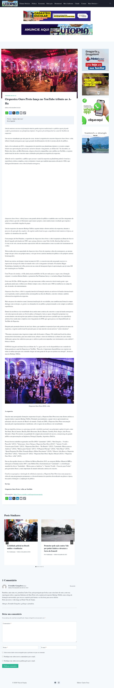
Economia (41, 3)
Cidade (77, 3)
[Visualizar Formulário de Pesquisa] (110, 3)
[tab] (35, 566)
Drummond (58, 3)
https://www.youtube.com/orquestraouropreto (28, 494)
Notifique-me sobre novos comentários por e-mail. (19, 657)
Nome (5, 647)
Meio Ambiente (68, 3)
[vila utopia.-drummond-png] (95, 140)
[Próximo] (71, 542)
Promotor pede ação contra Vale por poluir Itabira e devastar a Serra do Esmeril (56, 548)
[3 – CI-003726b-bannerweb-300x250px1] (95, 84)
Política (34, 3)
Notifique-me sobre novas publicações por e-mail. (19, 661)
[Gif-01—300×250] (95, 60)
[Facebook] (55, 682)
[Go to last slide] (7, 542)
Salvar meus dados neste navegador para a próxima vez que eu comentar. (24, 652)
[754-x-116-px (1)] (57, 20)
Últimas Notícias (24, 3)
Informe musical (10, 95)
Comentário (7, 623)
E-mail (44, 647)
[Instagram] (58, 682)
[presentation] (21, 530)
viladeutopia (12, 552)
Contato (83, 3)
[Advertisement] (39, 179)
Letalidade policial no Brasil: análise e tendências (18, 547)
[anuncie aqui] (57, 34)
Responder (72, 586)
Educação (49, 3)
